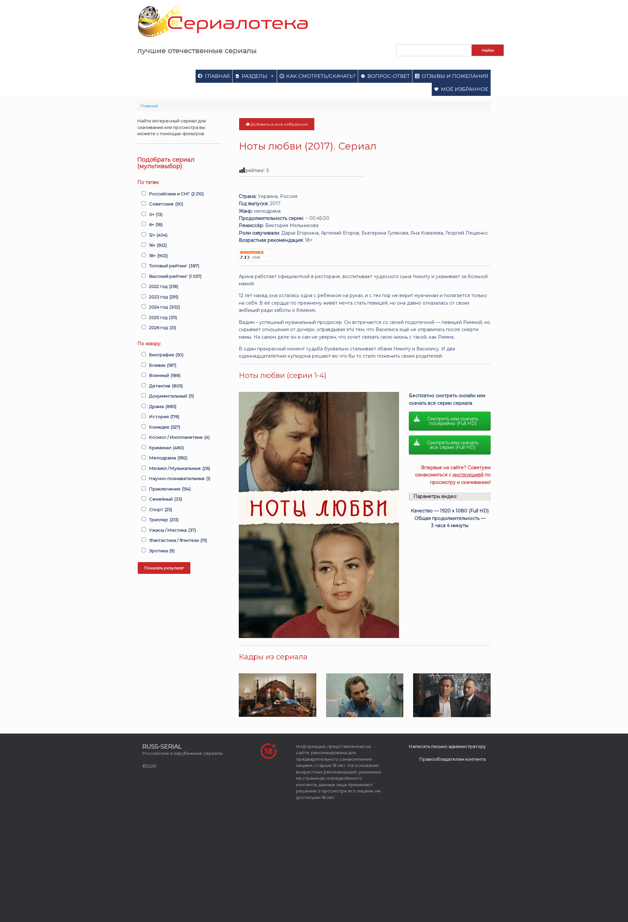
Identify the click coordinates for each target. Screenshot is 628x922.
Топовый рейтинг (174, 265)
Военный (165, 375)
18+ (158, 255)
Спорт (160, 509)
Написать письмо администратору (447, 746)
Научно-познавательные (179, 478)
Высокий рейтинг (175, 276)
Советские (166, 203)
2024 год (164, 307)
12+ (158, 235)
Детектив (166, 385)
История (164, 416)
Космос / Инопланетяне (179, 437)
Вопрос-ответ (388, 76)
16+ (158, 245)
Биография (166, 354)
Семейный (165, 499)
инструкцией (468, 475)
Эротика (162, 550)
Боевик (162, 365)
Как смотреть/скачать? (321, 76)
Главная (217, 76)
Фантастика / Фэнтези (178, 540)
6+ (156, 224)
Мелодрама (168, 457)
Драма (162, 406)
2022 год (163, 286)
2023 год (163, 296)
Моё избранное (464, 89)
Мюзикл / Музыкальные (179, 468)
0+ (156, 214)
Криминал (166, 447)
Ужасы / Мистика (172, 530)
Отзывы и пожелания (455, 76)
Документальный (171, 396)
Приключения (170, 488)
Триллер (164, 519)
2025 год (163, 317)
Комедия (164, 427)
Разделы (255, 76)
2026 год (162, 327)
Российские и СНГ (176, 193)
